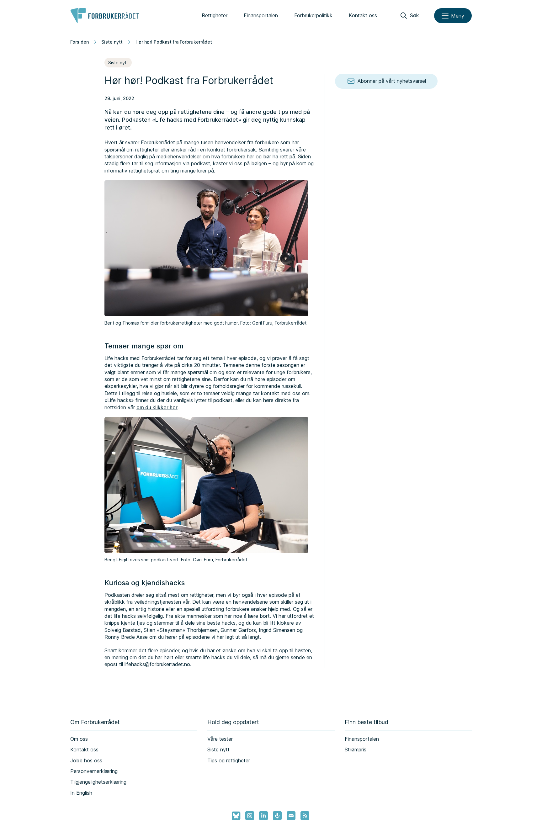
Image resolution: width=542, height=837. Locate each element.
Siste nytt (112, 42)
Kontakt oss (363, 15)
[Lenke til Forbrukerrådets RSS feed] (304, 815)
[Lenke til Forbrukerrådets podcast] (277, 815)
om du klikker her (157, 407)
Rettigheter (214, 15)
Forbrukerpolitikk (313, 15)
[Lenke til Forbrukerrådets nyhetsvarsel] (291, 815)
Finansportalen (261, 15)
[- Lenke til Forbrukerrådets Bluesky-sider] (234, 816)
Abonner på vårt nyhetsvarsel (392, 81)
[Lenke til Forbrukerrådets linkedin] (263, 815)
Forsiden (79, 42)
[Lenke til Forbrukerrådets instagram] (249, 815)
